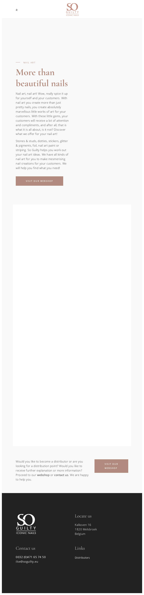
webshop (43, 475)
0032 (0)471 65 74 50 (31, 557)
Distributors (82, 557)
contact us (61, 475)
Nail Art (36, 259)
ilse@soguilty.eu (27, 561)
